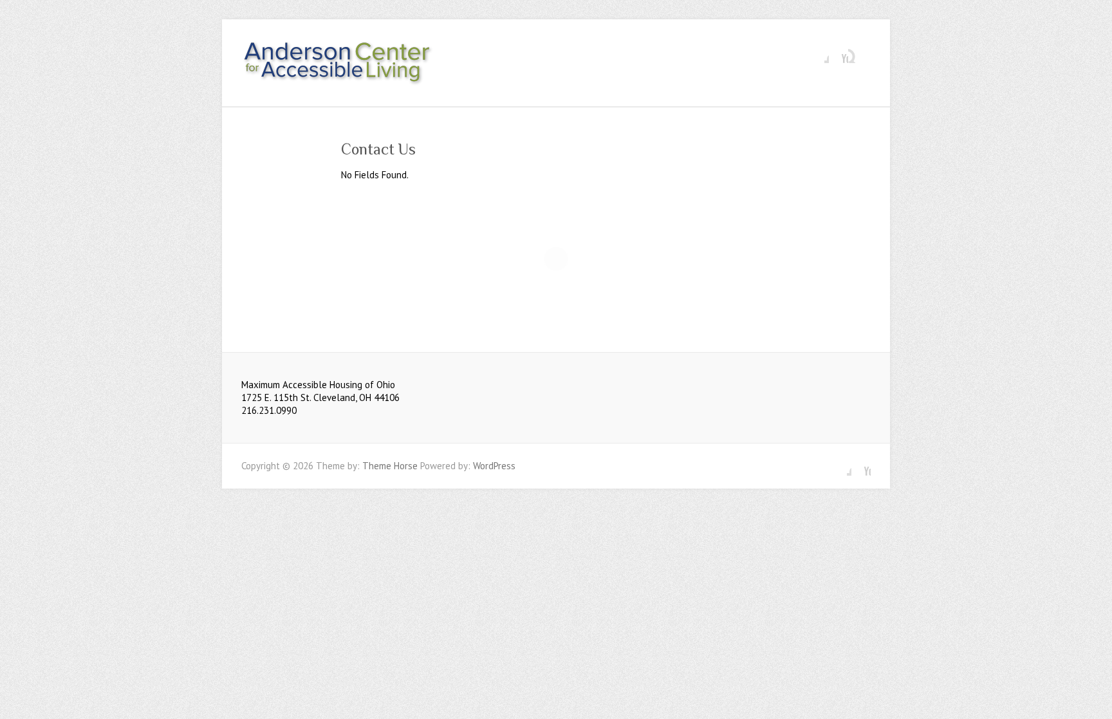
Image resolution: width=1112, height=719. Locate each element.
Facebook (819, 53)
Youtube (838, 53)
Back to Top (1094, 701)
